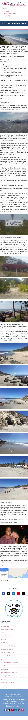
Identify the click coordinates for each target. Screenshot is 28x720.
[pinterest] (12, 709)
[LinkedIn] (13, 593)
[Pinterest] (18, 593)
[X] (8, 593)
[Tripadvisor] (19, 709)
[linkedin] (15, 709)
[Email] (23, 593)
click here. (20, 701)
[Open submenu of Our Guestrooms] (15, 13)
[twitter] (9, 709)
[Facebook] (3, 593)
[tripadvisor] (14, 599)
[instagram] (22, 709)
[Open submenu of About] (9, 11)
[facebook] (5, 709)
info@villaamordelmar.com (14, 697)
